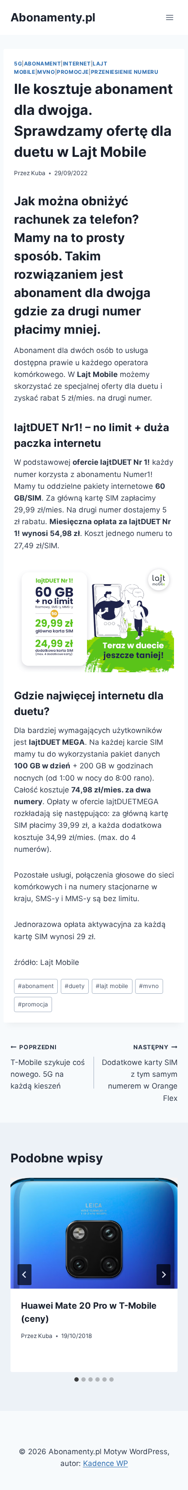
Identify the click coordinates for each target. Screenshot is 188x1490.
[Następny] (164, 1274)
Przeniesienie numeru (125, 72)
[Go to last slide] (24, 1274)
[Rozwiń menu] (169, 17)
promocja (33, 1004)
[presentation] (94, 1233)
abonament (36, 985)
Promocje (73, 72)
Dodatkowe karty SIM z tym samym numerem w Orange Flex (140, 1073)
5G (18, 63)
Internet (77, 63)
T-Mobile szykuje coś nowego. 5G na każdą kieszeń (47, 1067)
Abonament (42, 63)
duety (75, 985)
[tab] (76, 1379)
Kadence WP (105, 1463)
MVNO (46, 72)
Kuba (38, 172)
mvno (149, 985)
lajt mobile (112, 985)
